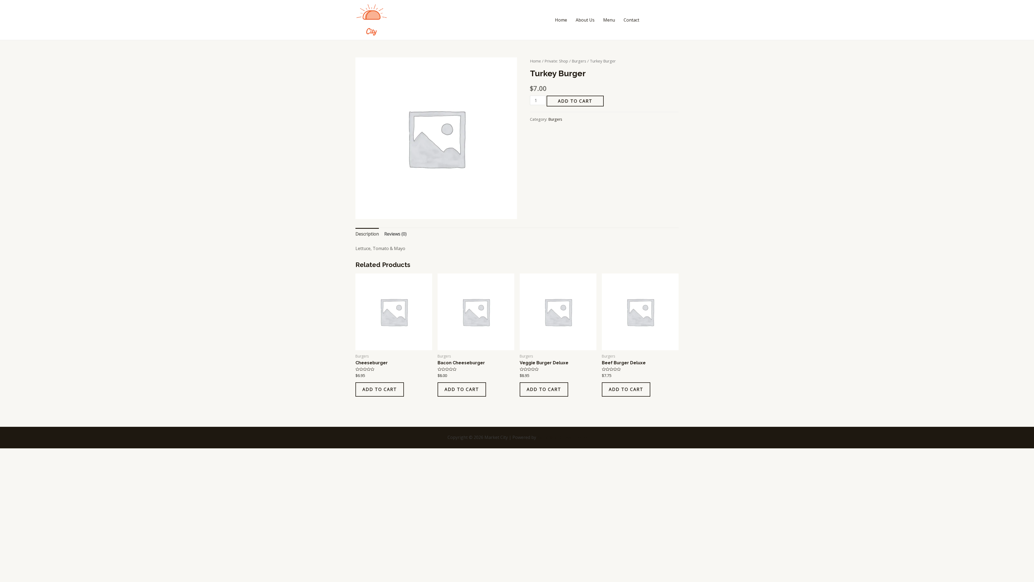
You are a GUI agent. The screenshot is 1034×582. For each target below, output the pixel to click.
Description (367, 234)
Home (561, 20)
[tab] (367, 234)
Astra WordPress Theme (562, 437)
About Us (585, 20)
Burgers (579, 61)
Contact (631, 20)
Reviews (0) (395, 234)
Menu (609, 20)
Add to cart (575, 101)
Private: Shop (556, 61)
